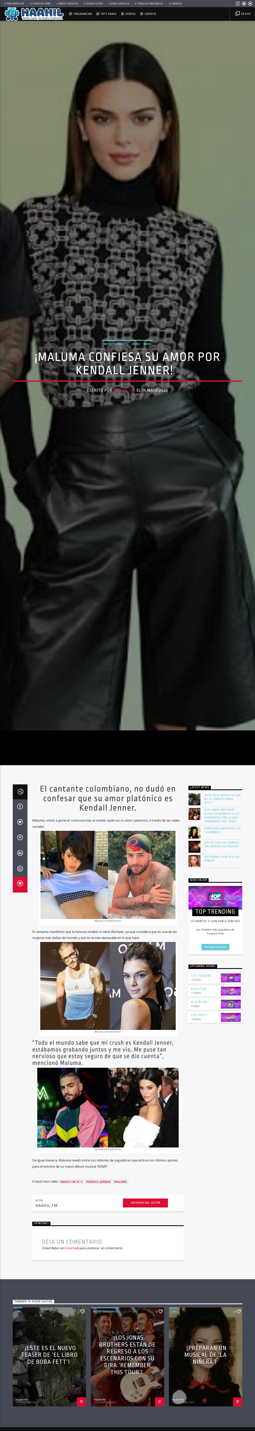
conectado (72, 1301)
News (147, 368)
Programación (15, 3)
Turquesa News (41, 3)
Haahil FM (124, 414)
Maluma (121, 1234)
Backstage (199, 1041)
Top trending (201, 1028)
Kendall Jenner (98, 1234)
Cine (18, 1364)
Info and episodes (215, 999)
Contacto (176, 3)
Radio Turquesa (68, 3)
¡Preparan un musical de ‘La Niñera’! (222, 883)
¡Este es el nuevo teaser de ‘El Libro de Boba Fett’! (222, 851)
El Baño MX (199, 1055)
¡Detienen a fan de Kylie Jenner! (221, 911)
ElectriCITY (199, 1068)
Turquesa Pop (94, 3)
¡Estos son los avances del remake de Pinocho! (221, 897)
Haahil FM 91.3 (71, 1234)
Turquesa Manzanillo (150, 3)
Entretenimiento (116, 368)
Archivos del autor (145, 1255)
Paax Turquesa (120, 3)
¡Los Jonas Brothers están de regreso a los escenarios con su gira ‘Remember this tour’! (221, 868)
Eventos (131, 13)
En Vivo (245, 13)
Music (136, 368)
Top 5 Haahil (109, 13)
